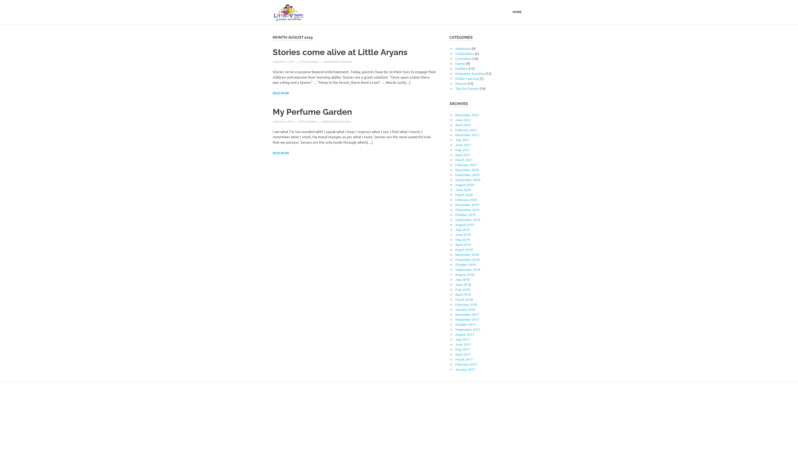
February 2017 (466, 364)
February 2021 (466, 165)
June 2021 (463, 145)
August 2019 (464, 224)
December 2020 (467, 170)
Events (460, 63)
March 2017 (464, 359)
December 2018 (467, 254)
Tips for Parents (467, 88)
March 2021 (464, 160)
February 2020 (466, 199)
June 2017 (463, 344)
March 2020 (464, 194)
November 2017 (467, 319)
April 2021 (463, 155)
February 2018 (466, 304)
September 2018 (467, 269)
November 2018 (467, 259)
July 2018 (462, 279)
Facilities (461, 68)
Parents (461, 83)
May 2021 (462, 150)
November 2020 (467, 175)
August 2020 (464, 185)
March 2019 (464, 249)
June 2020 (463, 189)
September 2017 (467, 329)
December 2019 (467, 204)
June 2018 (463, 284)
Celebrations (464, 53)
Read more (281, 93)
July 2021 (462, 140)
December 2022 (467, 115)
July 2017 (462, 339)
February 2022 (466, 130)
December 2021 (467, 135)
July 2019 (462, 229)
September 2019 (467, 219)
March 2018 (464, 299)
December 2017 (467, 314)
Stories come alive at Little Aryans (340, 52)
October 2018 (465, 264)
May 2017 (462, 349)
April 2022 (463, 125)
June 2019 (463, 234)
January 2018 (465, 309)
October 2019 (465, 214)
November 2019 (467, 209)
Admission (463, 48)
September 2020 (467, 180)
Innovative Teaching (337, 61)
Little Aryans (308, 61)
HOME (517, 12)
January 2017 (465, 369)
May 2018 (462, 289)
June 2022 (463, 120)
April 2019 (463, 244)
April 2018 (463, 294)
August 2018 (464, 274)
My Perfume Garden (312, 112)
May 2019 (462, 239)
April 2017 (463, 354)
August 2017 (464, 334)
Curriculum (463, 58)
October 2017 (465, 324)
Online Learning (467, 78)
